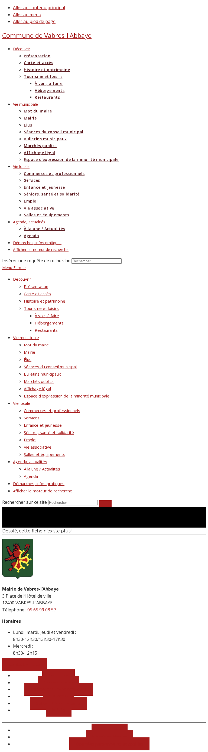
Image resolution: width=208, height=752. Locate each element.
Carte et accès (37, 293)
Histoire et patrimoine (44, 301)
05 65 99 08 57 (41, 610)
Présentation (36, 286)
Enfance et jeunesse (43, 425)
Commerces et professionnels (52, 410)
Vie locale (21, 403)
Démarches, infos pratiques (38, 483)
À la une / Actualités (42, 469)
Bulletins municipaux (42, 374)
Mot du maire (36, 344)
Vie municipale (26, 337)
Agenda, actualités (30, 461)
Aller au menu (27, 15)
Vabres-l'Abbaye (47, 35)
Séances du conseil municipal (50, 366)
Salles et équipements (44, 454)
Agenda (31, 476)
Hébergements (49, 323)
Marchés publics (39, 381)
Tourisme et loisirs (41, 308)
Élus (27, 359)
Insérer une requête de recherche (36, 261)
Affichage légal (37, 388)
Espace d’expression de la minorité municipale (66, 396)
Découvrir (22, 279)
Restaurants (46, 330)
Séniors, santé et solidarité (49, 432)
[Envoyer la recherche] (105, 503)
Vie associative (37, 447)
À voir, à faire (47, 315)
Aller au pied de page (34, 21)
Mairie (29, 352)
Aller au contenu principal (39, 8)
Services (32, 417)
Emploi (30, 439)
